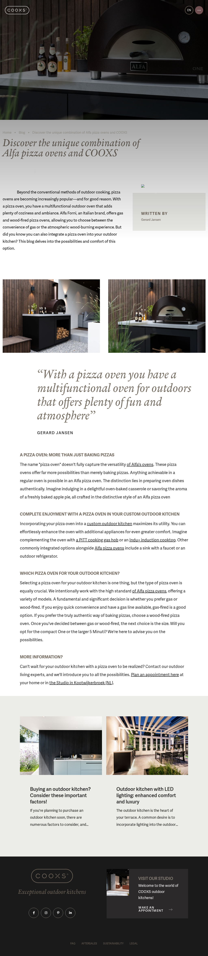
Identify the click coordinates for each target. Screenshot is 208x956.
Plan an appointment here (155, 674)
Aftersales (89, 943)
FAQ (72, 943)
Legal (134, 943)
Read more (19, 171)
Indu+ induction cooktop (152, 540)
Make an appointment (151, 909)
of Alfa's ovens (140, 464)
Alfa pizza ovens (109, 548)
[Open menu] (199, 10)
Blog (22, 132)
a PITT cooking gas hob (97, 540)
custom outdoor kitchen (109, 523)
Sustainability (113, 943)
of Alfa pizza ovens (149, 591)
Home (7, 132)
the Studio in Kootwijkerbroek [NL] (81, 682)
